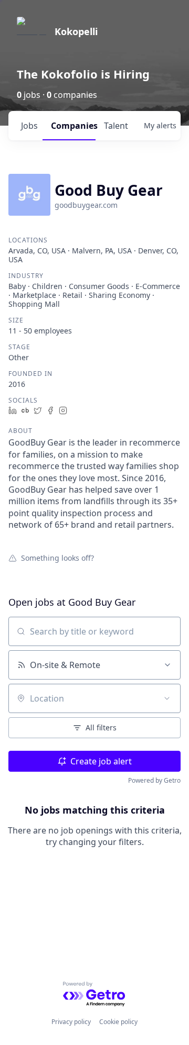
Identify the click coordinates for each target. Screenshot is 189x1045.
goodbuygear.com (86, 205)
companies (73, 125)
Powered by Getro (154, 780)
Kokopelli (76, 31)
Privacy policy (71, 1021)
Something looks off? (57, 557)
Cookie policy (118, 1021)
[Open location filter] (166, 698)
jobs (29, 125)
